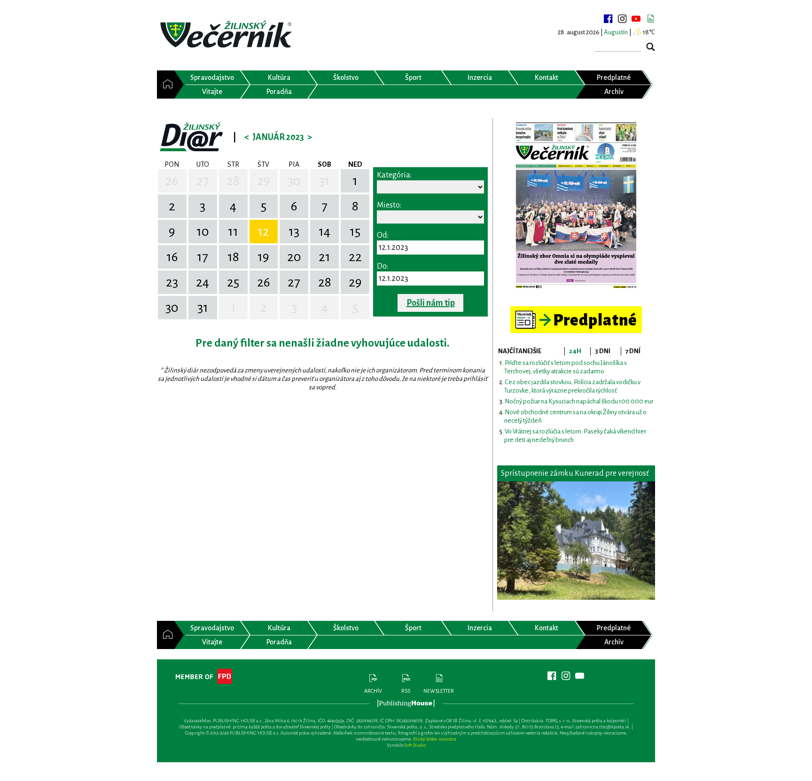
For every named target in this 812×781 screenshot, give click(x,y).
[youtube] (636, 18)
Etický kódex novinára (434, 739)
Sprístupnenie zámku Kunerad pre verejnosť (575, 473)
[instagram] (622, 18)
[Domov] (165, 84)
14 (324, 231)
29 (263, 181)
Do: (382, 266)
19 (263, 257)
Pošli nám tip (430, 303)
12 (263, 231)
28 (233, 181)
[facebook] (608, 18)
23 (172, 282)
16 (172, 257)
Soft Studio (415, 745)
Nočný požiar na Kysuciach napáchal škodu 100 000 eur (579, 401)
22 (355, 257)
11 (233, 231)
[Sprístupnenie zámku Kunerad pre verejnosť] (576, 540)
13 (294, 231)
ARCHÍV (373, 691)
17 (202, 257)
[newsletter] (650, 18)
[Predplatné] (576, 310)
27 (202, 181)
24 (202, 282)
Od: (383, 235)
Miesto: (389, 205)
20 (294, 257)
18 (233, 257)
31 (324, 181)
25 (233, 282)
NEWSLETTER (438, 691)
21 (324, 257)
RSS (405, 691)
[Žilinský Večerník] (227, 35)
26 (172, 181)
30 (294, 181)
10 (202, 231)
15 (355, 231)
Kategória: (394, 175)
